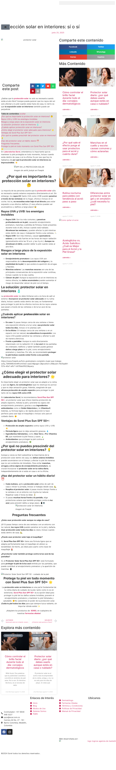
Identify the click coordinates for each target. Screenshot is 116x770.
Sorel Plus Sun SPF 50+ (24, 592)
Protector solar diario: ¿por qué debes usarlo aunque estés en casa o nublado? (43, 662)
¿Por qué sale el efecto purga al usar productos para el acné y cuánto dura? (71, 148)
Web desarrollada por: (68, 739)
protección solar (44, 190)
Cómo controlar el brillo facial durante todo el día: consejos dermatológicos (15, 662)
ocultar (23, 114)
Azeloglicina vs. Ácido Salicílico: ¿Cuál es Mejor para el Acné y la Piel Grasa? (72, 246)
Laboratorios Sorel (12, 152)
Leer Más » (67, 109)
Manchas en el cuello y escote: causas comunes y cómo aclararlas (100, 147)
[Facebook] (4, 732)
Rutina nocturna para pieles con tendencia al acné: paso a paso (73, 197)
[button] (87, 3)
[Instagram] (9, 732)
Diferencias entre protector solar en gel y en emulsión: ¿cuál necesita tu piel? (100, 199)
